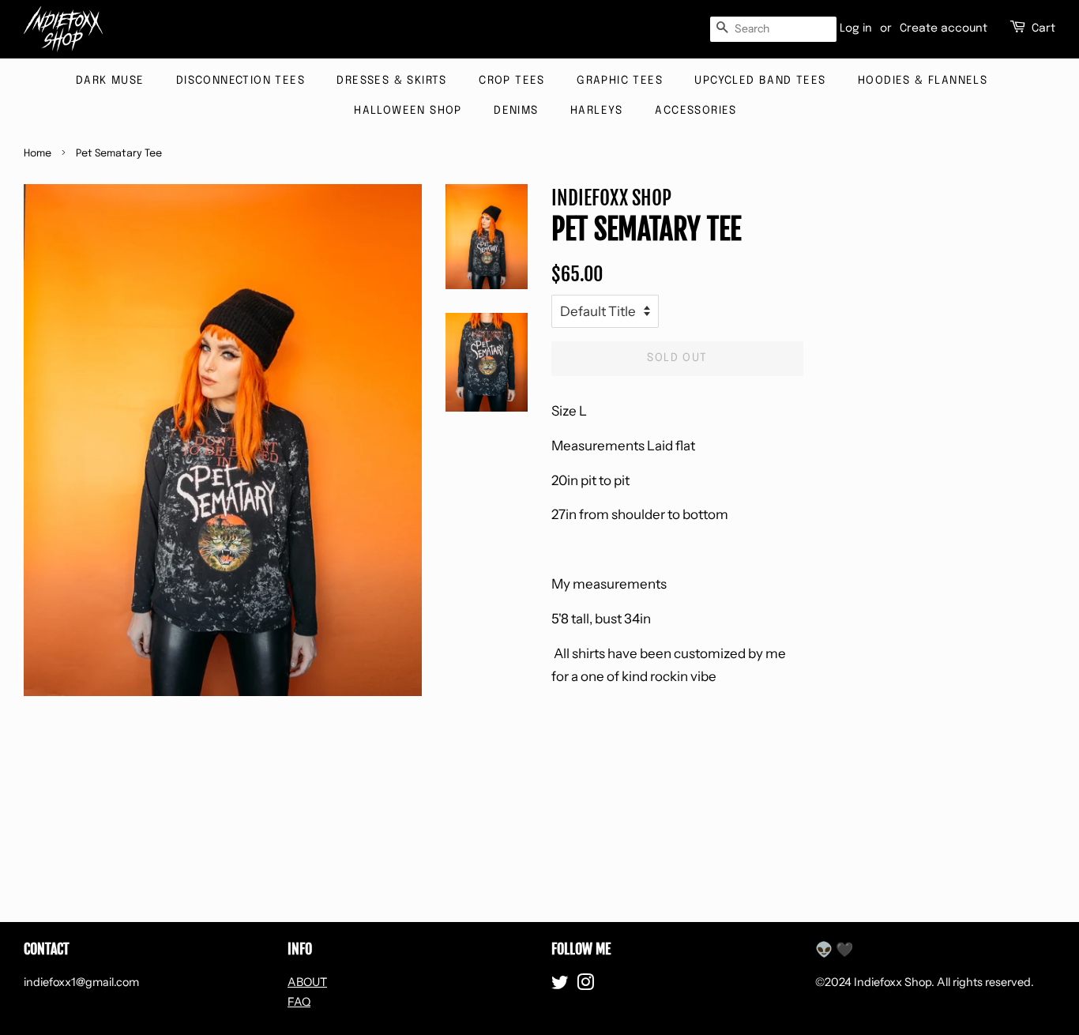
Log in (856, 28)
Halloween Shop (408, 110)
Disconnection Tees (240, 80)
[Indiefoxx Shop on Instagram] (585, 985)
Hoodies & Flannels (922, 80)
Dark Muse (110, 80)
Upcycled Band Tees (759, 80)
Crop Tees (512, 80)
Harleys (596, 110)
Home (37, 154)
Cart (1043, 28)
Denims (516, 110)
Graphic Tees (620, 80)
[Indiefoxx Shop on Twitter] (560, 985)
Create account (943, 28)
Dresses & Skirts (391, 80)
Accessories (695, 110)
